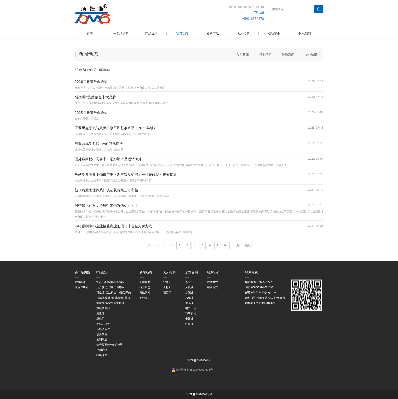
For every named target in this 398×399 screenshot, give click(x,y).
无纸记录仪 (103, 324)
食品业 (189, 303)
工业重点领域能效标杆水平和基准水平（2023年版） (116, 127)
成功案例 (274, 33)
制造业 (189, 324)
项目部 (167, 292)
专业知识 (311, 54)
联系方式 (212, 282)
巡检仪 (100, 318)
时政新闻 (288, 54)
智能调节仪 (103, 329)
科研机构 (190, 313)
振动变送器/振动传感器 (110, 282)
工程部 (167, 287)
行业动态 (265, 54)
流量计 (100, 313)
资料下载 (212, 33)
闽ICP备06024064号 (198, 360)
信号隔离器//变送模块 (109, 344)
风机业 (189, 287)
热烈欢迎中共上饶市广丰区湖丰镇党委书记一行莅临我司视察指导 (126, 174)
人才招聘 (243, 33)
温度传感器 (103, 308)
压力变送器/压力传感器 (110, 287)
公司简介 (80, 282)
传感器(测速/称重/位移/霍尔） (114, 298)
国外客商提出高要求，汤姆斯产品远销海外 (108, 159)
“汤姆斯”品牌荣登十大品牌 (95, 97)
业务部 (167, 282)
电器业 (189, 318)
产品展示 (151, 33)
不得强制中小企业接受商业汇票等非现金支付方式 (113, 226)
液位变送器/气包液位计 (110, 303)
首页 (90, 33)
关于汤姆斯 (121, 33)
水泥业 (189, 292)
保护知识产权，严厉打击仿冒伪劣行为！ (106, 205)
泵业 (188, 282)
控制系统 (101, 339)
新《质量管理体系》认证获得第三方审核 (106, 190)
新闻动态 (182, 33)
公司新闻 (242, 54)
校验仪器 (101, 334)
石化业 (189, 298)
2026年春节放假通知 (91, 81)
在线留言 (212, 287)
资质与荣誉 (81, 287)
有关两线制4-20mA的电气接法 (99, 143)
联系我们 (304, 33)
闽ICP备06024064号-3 (199, 394)
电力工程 (190, 308)
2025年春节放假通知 (91, 112)
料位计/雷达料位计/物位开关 (113, 292)
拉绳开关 (101, 355)
